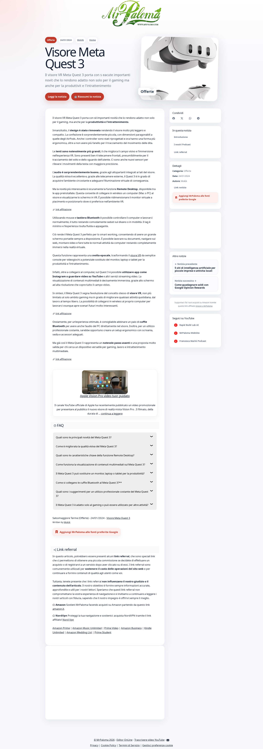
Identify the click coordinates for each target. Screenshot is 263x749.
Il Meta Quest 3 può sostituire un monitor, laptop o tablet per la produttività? (100, 473)
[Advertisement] (105, 685)
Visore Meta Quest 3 (118, 518)
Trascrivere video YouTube (149, 742)
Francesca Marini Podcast (192, 341)
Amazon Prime (61, 630)
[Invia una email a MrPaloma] (168, 742)
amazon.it (58, 611)
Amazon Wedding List (79, 634)
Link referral (180, 152)
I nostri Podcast (182, 144)
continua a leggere (112, 413)
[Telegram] (198, 118)
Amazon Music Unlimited (87, 630)
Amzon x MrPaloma (204, 306)
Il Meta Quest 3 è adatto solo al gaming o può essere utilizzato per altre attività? (102, 505)
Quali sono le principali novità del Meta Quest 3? (83, 437)
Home (92, 40)
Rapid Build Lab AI (189, 325)
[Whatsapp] (190, 118)
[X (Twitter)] (182, 118)
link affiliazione (63, 209)
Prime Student (103, 634)
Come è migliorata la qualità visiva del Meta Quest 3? (86, 446)
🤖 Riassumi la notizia (87, 96)
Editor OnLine (124, 742)
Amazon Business (131, 630)
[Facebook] (173, 118)
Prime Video (111, 630)
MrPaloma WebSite (189, 332)
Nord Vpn (68, 622)
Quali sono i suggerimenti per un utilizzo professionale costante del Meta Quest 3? (102, 493)
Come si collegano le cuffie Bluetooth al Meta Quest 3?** (89, 482)
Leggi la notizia (57, 96)
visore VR (135, 255)
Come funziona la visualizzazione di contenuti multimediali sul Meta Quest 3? (100, 464)
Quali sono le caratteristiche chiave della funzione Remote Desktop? (95, 455)
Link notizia (180, 187)
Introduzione (181, 137)
